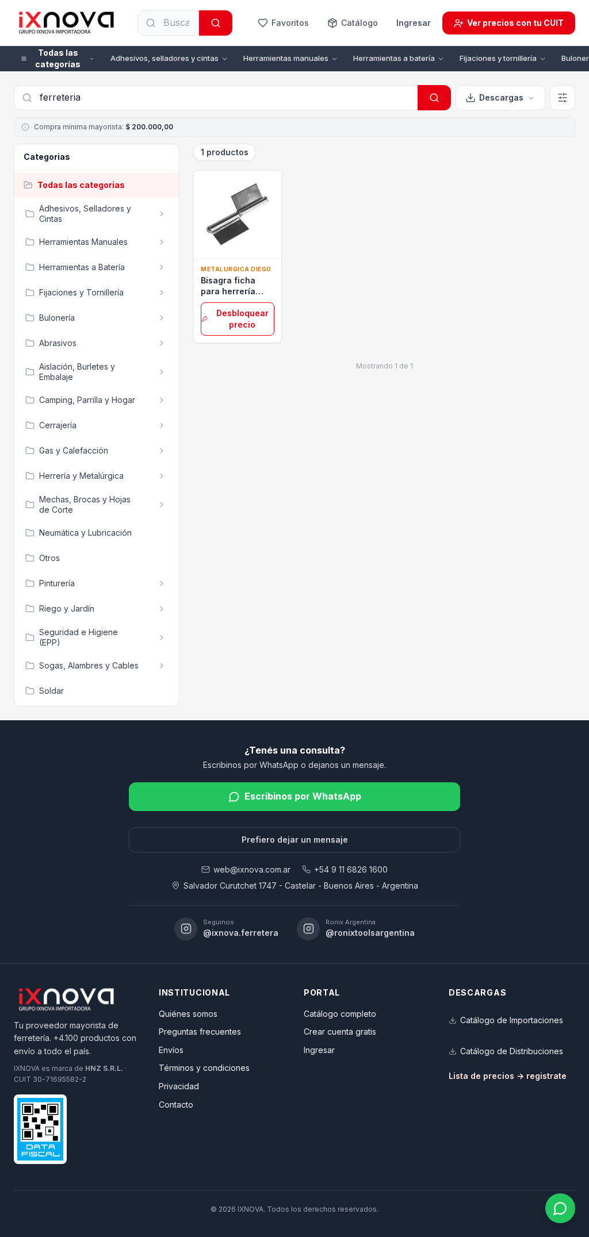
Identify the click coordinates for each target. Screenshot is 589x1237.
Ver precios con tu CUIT (515, 23)
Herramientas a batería (394, 58)
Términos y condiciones (204, 1068)
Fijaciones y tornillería (498, 58)
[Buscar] (215, 23)
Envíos (171, 1050)
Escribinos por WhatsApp (302, 796)
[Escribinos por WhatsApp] (560, 1208)
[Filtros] (562, 97)
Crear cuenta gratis (340, 1031)
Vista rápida (243, 245)
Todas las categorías (58, 58)
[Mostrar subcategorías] (161, 213)
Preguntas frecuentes (200, 1031)
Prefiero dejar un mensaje (295, 839)
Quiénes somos (188, 1014)
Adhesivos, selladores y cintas (164, 58)
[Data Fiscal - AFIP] (40, 1129)
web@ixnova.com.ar (251, 869)
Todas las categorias (81, 185)
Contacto (176, 1104)
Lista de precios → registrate (508, 1076)
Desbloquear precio (242, 318)
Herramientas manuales (285, 58)
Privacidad (179, 1086)
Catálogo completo (340, 1014)
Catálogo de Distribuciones (511, 1051)
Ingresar (413, 23)
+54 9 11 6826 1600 (351, 869)
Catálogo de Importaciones (511, 1020)
